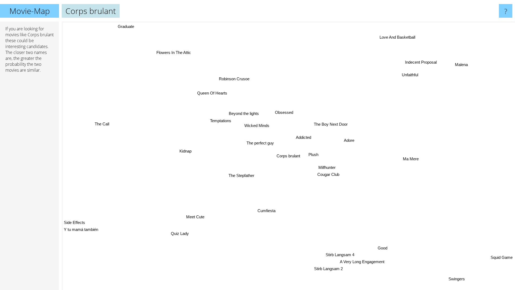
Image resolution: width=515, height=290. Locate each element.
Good (386, 247)
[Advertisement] (29, 159)
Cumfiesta (268, 211)
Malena (461, 64)
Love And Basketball (392, 35)
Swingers (461, 277)
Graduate (125, 26)
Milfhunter (326, 167)
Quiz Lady (178, 232)
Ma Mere (410, 158)
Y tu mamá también (81, 230)
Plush (313, 154)
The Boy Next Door (330, 124)
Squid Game (501, 257)
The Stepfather (238, 174)
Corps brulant (288, 156)
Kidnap (185, 150)
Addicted (303, 137)
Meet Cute (193, 216)
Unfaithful (416, 78)
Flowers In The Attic (166, 55)
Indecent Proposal (430, 66)
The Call (101, 123)
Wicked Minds (256, 125)
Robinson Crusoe (235, 78)
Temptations (220, 120)
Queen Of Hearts (210, 93)
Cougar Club (327, 174)
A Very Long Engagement (362, 261)
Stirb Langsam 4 (344, 254)
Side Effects (74, 223)
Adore (349, 140)
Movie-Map (29, 10)
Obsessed (283, 112)
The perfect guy (260, 142)
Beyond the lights (243, 113)
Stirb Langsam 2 (333, 268)
